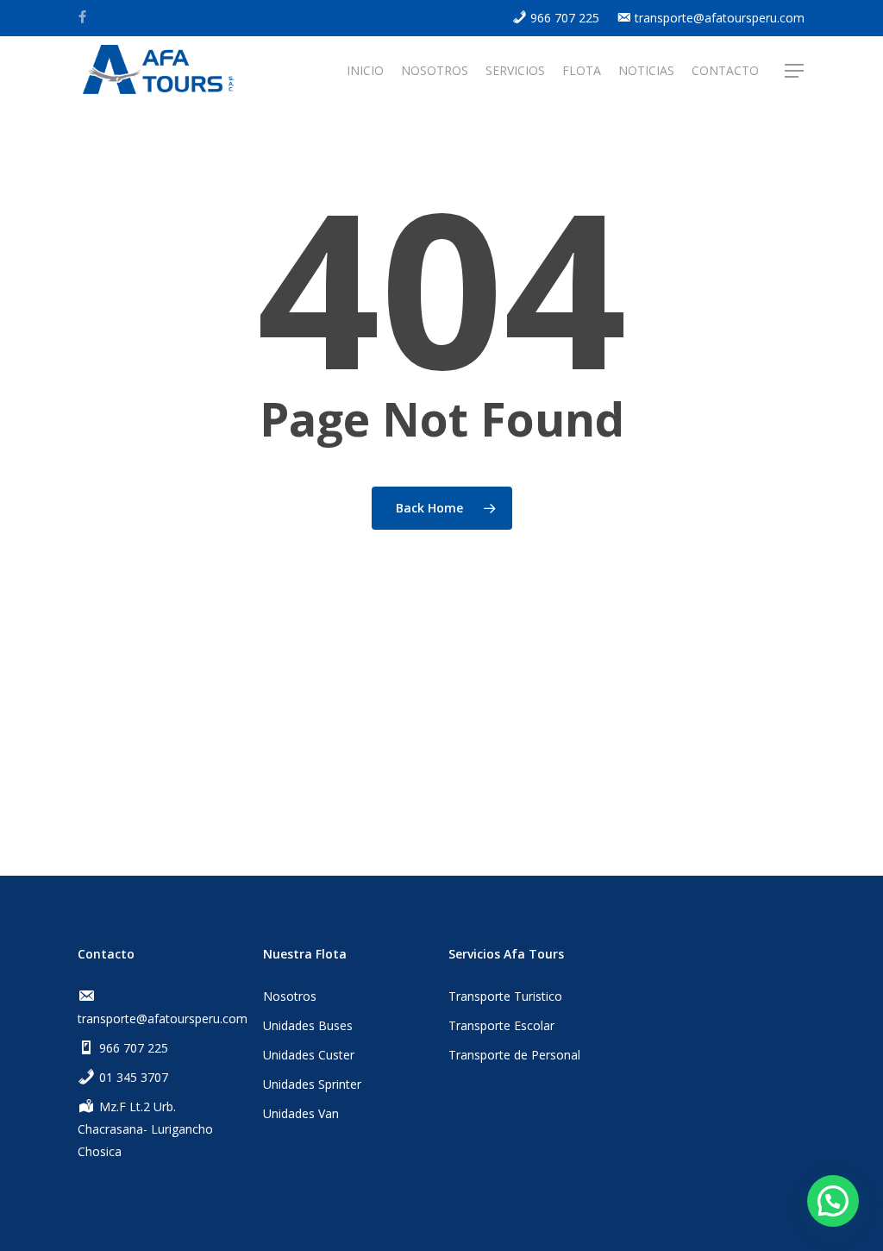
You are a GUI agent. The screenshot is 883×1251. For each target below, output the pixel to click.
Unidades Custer (308, 1055)
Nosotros (289, 996)
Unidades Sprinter (312, 1084)
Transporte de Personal (514, 1055)
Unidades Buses (308, 1025)
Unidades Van (301, 1113)
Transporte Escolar (501, 1025)
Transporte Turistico (505, 996)
